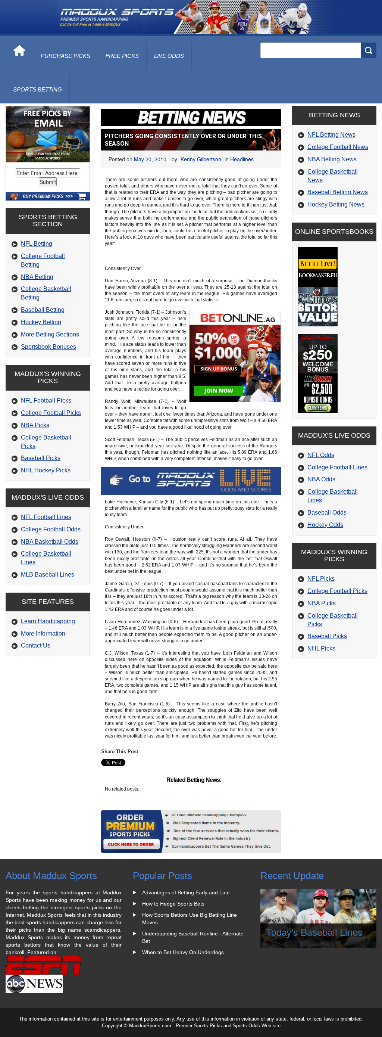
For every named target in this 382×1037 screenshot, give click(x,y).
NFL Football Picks (46, 400)
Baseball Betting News (337, 192)
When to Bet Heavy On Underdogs (183, 952)
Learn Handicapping (48, 621)
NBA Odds (321, 479)
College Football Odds (51, 529)
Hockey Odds (325, 525)
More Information (43, 633)
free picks (122, 56)
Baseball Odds (327, 512)
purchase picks (65, 56)
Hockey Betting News (335, 204)
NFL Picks (321, 578)
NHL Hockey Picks (46, 470)
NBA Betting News (332, 159)
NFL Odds (320, 455)
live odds (169, 56)
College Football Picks (51, 413)
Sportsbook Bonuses (48, 347)
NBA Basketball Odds (49, 541)
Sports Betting (37, 89)
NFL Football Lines (46, 517)
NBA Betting (37, 277)
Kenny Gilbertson (201, 159)
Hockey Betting (41, 322)
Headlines (242, 159)
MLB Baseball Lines (47, 574)
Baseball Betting (43, 310)
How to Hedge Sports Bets (173, 904)
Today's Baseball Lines (314, 931)
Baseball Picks (40, 458)
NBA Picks (35, 425)
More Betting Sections (50, 334)
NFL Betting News (331, 134)
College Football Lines (337, 467)
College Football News (337, 147)
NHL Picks (321, 648)
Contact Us (35, 645)
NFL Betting (36, 243)
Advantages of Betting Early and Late (186, 892)
